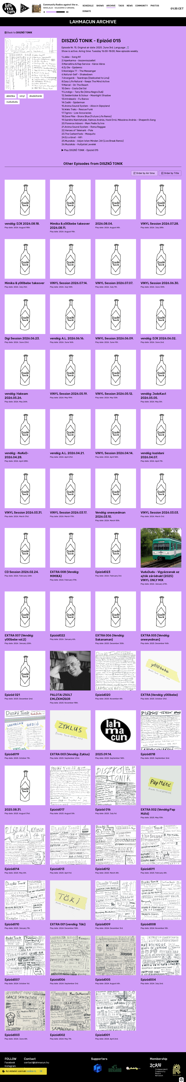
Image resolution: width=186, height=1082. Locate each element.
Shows (100, 6)
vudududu (12, 101)
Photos (155, 6)
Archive (111, 6)
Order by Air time (145, 173)
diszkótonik (35, 96)
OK (41, 1071)
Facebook (10, 1062)
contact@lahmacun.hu (36, 1062)
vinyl (22, 96)
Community (141, 6)
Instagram (10, 1066)
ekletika (10, 96)
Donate (87, 11)
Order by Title (171, 173)
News (130, 6)
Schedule (88, 6)
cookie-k (31, 1071)
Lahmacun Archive (93, 21)
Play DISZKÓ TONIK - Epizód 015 (81, 150)
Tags (121, 6)
